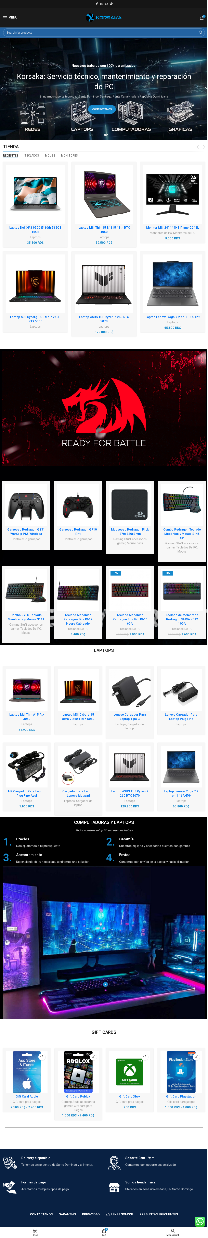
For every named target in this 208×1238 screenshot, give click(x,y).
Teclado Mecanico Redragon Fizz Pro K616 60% (130, 619)
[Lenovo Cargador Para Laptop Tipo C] (130, 690)
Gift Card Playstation (181, 1096)
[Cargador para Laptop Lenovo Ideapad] (78, 766)
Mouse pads (135, 543)
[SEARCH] (200, 32)
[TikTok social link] (111, 4)
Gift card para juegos (27, 1101)
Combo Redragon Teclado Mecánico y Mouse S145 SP (182, 534)
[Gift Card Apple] (26, 1072)
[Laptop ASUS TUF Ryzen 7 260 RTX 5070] (104, 283)
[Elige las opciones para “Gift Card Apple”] (42, 1056)
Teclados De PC (186, 547)
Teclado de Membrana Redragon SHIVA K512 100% (182, 619)
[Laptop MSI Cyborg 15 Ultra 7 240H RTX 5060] (35, 283)
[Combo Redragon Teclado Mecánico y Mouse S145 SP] (182, 505)
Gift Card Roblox (78, 1096)
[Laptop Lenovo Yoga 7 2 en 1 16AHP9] (172, 283)
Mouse (182, 551)
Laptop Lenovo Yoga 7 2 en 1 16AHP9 (172, 317)
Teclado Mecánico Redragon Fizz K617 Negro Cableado (78, 619)
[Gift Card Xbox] (129, 1072)
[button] (144, 1056)
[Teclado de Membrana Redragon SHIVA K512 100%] (182, 590)
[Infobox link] (52, 842)
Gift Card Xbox (129, 1096)
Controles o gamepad (26, 539)
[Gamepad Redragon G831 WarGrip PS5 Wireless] (26, 505)
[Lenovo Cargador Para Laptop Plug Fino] (181, 690)
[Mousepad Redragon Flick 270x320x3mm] (130, 505)
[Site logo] (104, 17)
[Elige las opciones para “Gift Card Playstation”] (196, 1056)
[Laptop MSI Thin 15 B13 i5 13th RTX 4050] (104, 194)
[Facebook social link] (96, 4)
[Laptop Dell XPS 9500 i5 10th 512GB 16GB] (35, 194)
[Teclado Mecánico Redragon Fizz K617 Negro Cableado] (78, 590)
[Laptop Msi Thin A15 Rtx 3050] (26, 690)
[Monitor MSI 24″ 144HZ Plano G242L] (172, 194)
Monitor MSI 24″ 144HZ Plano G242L (172, 227)
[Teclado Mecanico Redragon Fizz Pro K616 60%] (130, 590)
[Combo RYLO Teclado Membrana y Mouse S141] (26, 590)
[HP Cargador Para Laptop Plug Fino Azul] (26, 766)
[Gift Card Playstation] (181, 1072)
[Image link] (104, 408)
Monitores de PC (161, 233)
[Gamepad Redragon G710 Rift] (78, 505)
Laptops (35, 237)
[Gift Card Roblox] (78, 1072)
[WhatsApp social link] (106, 4)
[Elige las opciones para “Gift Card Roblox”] (93, 1056)
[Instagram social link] (101, 4)
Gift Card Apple (27, 1096)
